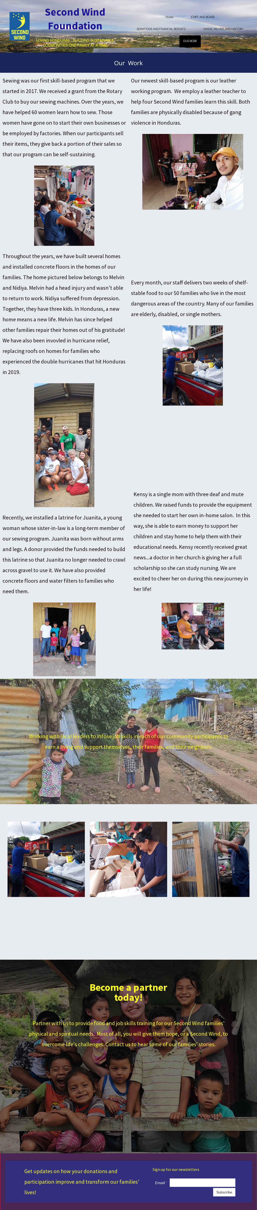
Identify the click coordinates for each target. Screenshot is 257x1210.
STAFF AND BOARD (203, 17)
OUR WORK (190, 41)
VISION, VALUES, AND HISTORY (223, 29)
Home (169, 17)
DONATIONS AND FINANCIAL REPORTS (161, 29)
